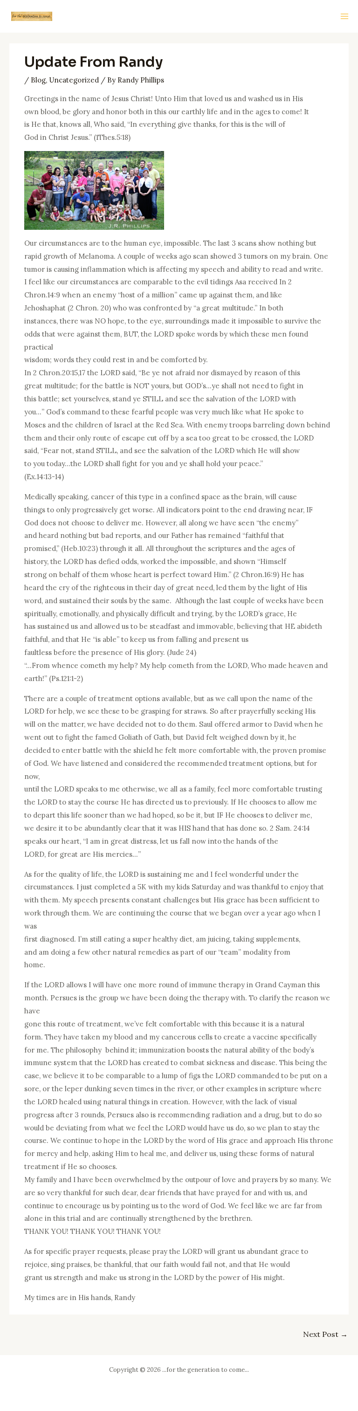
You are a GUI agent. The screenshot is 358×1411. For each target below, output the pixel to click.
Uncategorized (74, 80)
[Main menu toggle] (345, 17)
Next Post (325, 1334)
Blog (38, 80)
